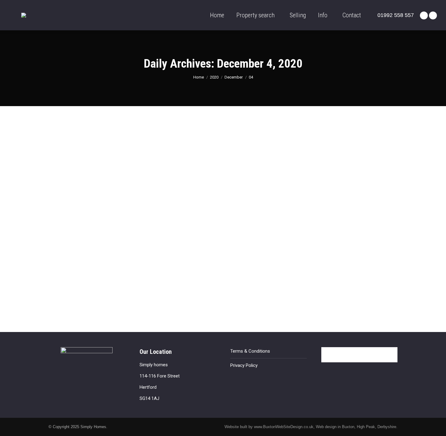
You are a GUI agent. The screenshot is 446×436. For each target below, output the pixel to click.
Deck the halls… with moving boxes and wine (121, 268)
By (81, 279)
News (61, 279)
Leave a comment (147, 279)
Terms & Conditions (250, 351)
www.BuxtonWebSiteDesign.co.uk (283, 426)
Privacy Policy (244, 365)
